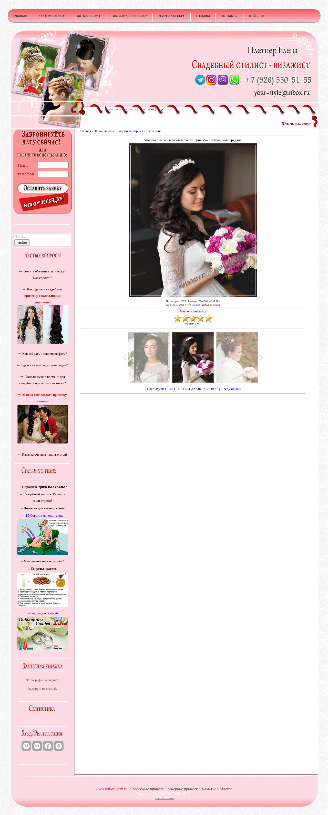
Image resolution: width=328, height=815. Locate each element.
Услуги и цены (171, 15)
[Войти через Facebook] (48, 746)
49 (212, 389)
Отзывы (203, 15)
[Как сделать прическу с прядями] (42, 343)
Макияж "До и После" (129, 15)
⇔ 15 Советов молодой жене (42, 515)
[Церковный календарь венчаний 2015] (42, 649)
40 (171, 389)
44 (188, 389)
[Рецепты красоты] (42, 605)
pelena (216, 305)
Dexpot (196, 305)
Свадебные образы (129, 131)
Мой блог (256, 15)
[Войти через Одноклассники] (59, 746)
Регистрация (146, 109)
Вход (159, 109)
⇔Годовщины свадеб (42, 613)
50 (216, 389)
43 (184, 389)
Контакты (229, 15)
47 (203, 389)
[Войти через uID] (26, 746)
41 (175, 389)
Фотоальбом (89, 15)
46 (199, 389)
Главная (20, 15)
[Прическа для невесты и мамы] (42, 442)
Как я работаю (52, 15)
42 (179, 389)
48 (208, 389)
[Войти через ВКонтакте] (37, 746)
